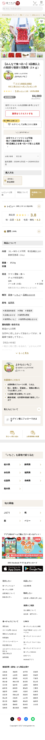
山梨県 (25, 685)
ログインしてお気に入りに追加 (24, 124)
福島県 (25, 675)
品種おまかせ (29, 295)
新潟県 (25, 682)
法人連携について (30, 610)
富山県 (35, 682)
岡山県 (4, 698)
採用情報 (5, 657)
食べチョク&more (30, 652)
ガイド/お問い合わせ (9, 630)
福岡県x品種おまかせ (28, 319)
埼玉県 (25, 678)
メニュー (41, 5)
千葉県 (35, 678)
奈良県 (4, 695)
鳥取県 (25, 695)
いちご (17, 295)
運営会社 (5, 626)
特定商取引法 (7, 645)
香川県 (4, 701)
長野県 (35, 685)
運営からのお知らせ (9, 634)
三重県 (35, 688)
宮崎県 (4, 708)
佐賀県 (4, 704)
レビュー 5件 (23, 91)
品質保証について (8, 593)
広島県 (15, 698)
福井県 (15, 685)
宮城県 (35, 672)
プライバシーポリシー (10, 641)
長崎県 (15, 704)
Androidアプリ (29, 659)
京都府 (15, 691)
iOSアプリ (27, 656)
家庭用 (29, 311)
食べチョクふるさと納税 (32, 626)
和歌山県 (16, 695)
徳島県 (35, 698)
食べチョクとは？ (8, 586)
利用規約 (5, 638)
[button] (22, 213)
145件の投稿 (34, 91)
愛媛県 (15, 701)
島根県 (35, 695)
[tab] (7, 193)
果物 (10, 295)
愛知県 (25, 688)
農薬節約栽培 (9, 311)
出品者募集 (27, 586)
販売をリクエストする (22, 113)
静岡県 (15, 688)
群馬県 (15, 678)
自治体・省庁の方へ (31, 614)
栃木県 (4, 678)
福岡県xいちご (10, 319)
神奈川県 (16, 682)
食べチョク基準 (7, 589)
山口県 (25, 698)
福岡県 (11, 303)
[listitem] (12, 465)
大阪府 (25, 691)
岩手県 (25, 672)
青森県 (15, 672)
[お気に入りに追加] (41, 21)
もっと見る (23, 353)
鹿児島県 (16, 708)
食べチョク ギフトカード (32, 648)
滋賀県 (4, 691)
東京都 (4, 682)
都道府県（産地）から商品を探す (15, 667)
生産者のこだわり (12, 380)
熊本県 (25, 704)
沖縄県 (25, 708)
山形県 (15, 675)
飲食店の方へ (7, 597)
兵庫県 (35, 691)
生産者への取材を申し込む (33, 598)
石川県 (4, 685)
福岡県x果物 (24, 315)
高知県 (25, 701)
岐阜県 (4, 688)
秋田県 (4, 675)
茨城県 (35, 675)
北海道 (4, 672)
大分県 (35, 704)
